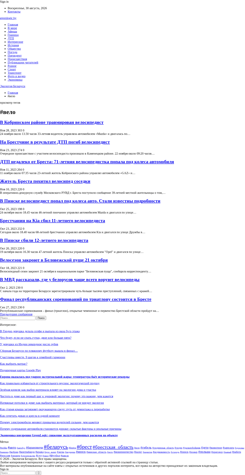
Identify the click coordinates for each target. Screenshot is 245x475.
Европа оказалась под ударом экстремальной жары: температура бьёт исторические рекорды (65, 376)
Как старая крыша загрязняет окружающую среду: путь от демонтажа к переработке (55, 409)
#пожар (193, 452)
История (13, 45)
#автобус (21, 448)
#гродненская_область (163, 448)
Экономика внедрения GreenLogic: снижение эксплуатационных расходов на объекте (59, 435)
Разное (12, 66)
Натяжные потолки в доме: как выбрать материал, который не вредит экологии (52, 402)
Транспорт (14, 72)
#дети (205, 447)
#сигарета (15, 455)
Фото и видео (16, 76)
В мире (12, 28)
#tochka (3, 448)
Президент (15, 55)
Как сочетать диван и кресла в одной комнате (30, 415)
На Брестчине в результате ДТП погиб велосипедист (55, 141)
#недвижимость (161, 452)
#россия (5, 455)
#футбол (54, 455)
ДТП (11, 38)
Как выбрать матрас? (13, 363)
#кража (39, 451)
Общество (14, 48)
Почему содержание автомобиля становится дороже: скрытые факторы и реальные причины (60, 428)
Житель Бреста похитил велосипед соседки (45, 181)
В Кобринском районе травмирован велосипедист (52, 122)
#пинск (184, 451)
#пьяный (227, 452)
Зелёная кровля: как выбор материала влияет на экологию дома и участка (48, 389)
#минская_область (96, 452)
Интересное (15, 41)
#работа (236, 452)
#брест (84, 447)
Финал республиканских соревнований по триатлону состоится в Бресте (75, 299)
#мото (110, 452)
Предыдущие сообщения (16, 314)
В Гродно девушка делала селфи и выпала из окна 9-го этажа (40, 331)
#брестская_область (113, 447)
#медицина (70, 452)
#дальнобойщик (191, 447)
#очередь (175, 452)
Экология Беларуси (12, 86)
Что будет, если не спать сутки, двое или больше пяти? (35, 337)
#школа (65, 455)
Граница (13, 35)
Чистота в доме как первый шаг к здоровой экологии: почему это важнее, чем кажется (56, 396)
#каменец (4, 452)
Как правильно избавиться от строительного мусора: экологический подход (49, 383)
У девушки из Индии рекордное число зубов (29, 344)
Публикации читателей (23, 62)
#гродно (178, 447)
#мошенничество (123, 452)
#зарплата (228, 447)
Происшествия (17, 59)
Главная (13, 24)
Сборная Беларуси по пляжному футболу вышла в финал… (39, 350)
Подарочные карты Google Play (20, 370)
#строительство (28, 456)
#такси (45, 456)
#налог (138, 452)
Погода (12, 52)
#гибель (146, 447)
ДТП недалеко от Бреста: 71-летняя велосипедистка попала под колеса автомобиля (87, 161)
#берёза (72, 447)
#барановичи (34, 447)
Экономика (15, 79)
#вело (137, 447)
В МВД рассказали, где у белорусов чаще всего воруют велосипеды (70, 279)
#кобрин (13, 452)
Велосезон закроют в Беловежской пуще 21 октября (54, 259)
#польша (204, 452)
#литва (60, 452)
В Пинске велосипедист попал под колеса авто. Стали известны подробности (80, 200)
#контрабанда (27, 451)
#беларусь (56, 447)
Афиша (12, 31)
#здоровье (239, 448)
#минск (81, 451)
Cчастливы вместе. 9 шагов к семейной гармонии (32, 357)
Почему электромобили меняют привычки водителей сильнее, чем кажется (49, 422)
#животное (215, 447)
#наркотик (147, 452)
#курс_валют (50, 452)
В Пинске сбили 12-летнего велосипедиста (44, 240)
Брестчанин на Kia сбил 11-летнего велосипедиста (52, 220)
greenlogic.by (8, 18)
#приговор (217, 452)
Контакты (14, 11)
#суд (39, 455)
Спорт (12, 69)
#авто (12, 447)
